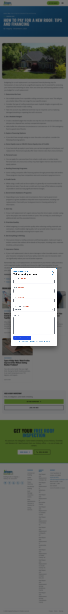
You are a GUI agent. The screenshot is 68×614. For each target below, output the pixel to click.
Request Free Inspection (22, 338)
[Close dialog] (54, 273)
